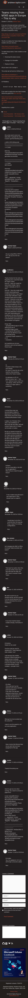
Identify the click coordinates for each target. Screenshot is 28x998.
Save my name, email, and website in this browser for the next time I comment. (14, 910)
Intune (5, 112)
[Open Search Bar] (19, 7)
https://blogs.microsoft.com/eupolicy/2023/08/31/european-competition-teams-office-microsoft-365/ (14, 35)
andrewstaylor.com (14, 995)
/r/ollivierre (10, 270)
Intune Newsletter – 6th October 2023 (13, 114)
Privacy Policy (14, 991)
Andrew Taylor (12, 246)
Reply (6, 239)
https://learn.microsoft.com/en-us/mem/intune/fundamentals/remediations (13, 308)
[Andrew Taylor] (14, 2)
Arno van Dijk (17, 93)
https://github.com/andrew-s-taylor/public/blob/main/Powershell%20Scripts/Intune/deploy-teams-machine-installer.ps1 (14, 76)
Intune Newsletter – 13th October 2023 (14, 116)
